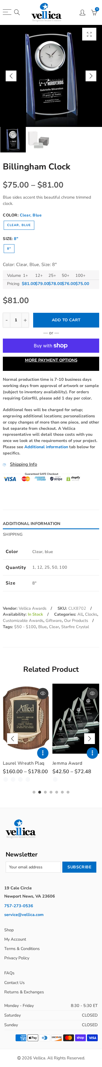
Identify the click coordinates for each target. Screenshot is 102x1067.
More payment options (51, 360)
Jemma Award (67, 763)
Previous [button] (11, 76)
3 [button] (45, 792)
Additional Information (31, 523)
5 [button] (56, 792)
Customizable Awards (23, 620)
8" (9, 248)
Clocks (91, 614)
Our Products (76, 620)
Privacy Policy (16, 958)
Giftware (54, 620)
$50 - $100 (25, 627)
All (80, 614)
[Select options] (42, 753)
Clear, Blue (19, 225)
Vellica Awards (32, 608)
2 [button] (39, 792)
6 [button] (62, 792)
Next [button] (91, 76)
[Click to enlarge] (89, 34)
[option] (51, 76)
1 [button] (34, 792)
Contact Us (14, 982)
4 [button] (51, 792)
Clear (54, 627)
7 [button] (68, 792)
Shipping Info (23, 464)
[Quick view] (42, 693)
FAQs (9, 973)
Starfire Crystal (75, 627)
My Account (15, 939)
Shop (9, 930)
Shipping (13, 534)
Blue (42, 627)
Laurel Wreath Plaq (23, 763)
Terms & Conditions (22, 948)
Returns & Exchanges (24, 992)
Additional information (46, 447)
